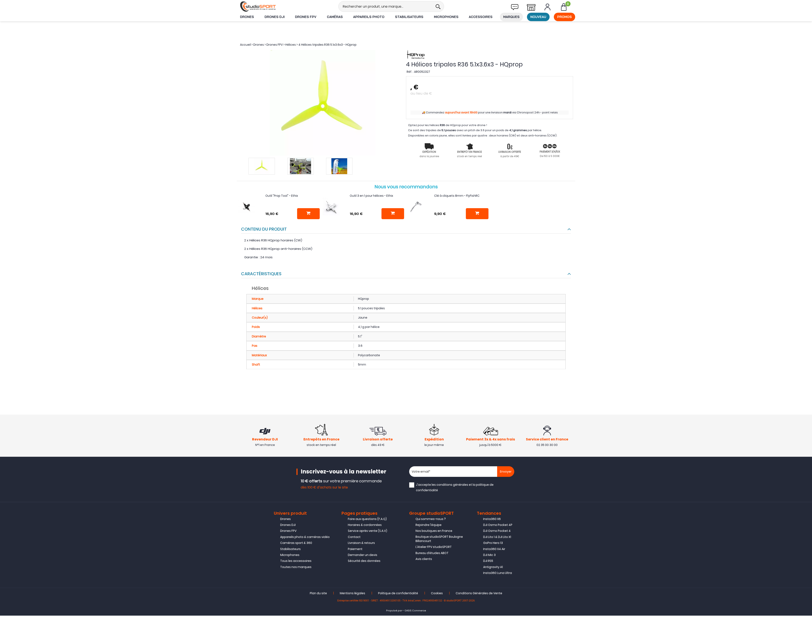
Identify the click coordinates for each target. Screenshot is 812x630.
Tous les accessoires (295, 561)
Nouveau (538, 17)
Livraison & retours (361, 543)
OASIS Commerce (415, 610)
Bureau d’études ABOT (432, 553)
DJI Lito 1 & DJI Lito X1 (497, 537)
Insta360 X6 (492, 519)
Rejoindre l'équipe (429, 525)
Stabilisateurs (409, 17)
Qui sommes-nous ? (431, 519)
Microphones (446, 17)
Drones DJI (275, 17)
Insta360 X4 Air (494, 549)
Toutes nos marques (295, 567)
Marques (511, 17)
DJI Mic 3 (489, 555)
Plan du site (318, 593)
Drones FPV (305, 17)
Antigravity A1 (493, 567)
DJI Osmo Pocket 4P (497, 525)
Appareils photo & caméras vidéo (305, 537)
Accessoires (480, 17)
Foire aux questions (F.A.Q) (367, 519)
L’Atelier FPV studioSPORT (434, 547)
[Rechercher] (438, 6)
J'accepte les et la (455, 487)
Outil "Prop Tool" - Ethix (281, 196)
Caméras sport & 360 (296, 543)
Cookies (437, 593)
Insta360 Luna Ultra (497, 573)
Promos (564, 17)
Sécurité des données (364, 561)
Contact (354, 537)
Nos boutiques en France (434, 531)
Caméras (335, 17)
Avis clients (424, 559)
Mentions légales (352, 593)
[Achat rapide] (308, 213)
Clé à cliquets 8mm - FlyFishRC (457, 196)
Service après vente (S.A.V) (367, 531)
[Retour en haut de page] (806, 437)
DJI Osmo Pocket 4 (497, 531)
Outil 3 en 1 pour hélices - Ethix (371, 196)
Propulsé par (394, 610)
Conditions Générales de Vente (479, 593)
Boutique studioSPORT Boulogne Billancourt (439, 539)
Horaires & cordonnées (365, 525)
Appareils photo (368, 17)
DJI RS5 (488, 561)
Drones (247, 17)
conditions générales (452, 485)
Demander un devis (362, 555)
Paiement (355, 549)
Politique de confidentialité (398, 593)
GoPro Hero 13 (493, 543)
